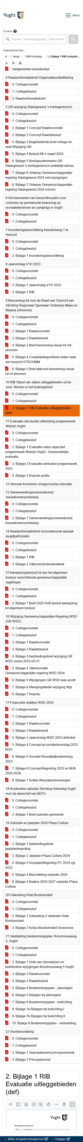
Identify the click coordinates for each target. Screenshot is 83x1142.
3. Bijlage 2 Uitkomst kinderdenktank (37, 564)
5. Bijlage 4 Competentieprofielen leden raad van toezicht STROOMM (40, 359)
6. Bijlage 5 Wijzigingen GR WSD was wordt (43, 680)
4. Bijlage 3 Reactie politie (30, 475)
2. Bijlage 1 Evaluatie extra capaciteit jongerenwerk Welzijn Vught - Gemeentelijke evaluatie (37, 451)
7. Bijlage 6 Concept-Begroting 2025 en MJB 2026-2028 (40, 771)
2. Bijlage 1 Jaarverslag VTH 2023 (36, 285)
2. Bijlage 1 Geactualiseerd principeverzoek (42, 1052)
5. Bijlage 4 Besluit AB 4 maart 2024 (37, 154)
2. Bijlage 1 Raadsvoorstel (30, 331)
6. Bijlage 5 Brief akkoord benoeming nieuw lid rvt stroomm (39, 371)
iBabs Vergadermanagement (26, 1139)
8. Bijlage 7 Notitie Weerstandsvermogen (41, 780)
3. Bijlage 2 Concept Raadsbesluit (36, 135)
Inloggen (60, 1139)
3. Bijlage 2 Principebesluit (30, 1059)
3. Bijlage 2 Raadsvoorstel (30, 974)
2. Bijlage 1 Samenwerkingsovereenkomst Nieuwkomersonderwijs (38, 520)
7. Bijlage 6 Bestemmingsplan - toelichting (41, 1002)
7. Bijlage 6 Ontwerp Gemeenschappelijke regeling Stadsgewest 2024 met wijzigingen (38, 175)
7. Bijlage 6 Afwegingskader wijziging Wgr (41, 687)
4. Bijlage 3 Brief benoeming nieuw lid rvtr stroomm (38, 348)
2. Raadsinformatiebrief (28, 98)
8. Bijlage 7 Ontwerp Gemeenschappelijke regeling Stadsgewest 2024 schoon (38, 187)
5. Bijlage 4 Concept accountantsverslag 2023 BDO (41, 747)
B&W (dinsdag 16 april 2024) (42, 56)
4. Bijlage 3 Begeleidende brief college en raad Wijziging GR (38, 144)
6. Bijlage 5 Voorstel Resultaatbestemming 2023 (39, 759)
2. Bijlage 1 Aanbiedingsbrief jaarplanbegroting (29, 846)
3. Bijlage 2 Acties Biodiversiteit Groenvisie (42, 927)
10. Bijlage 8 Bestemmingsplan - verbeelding (43, 1023)
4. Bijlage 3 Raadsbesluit (29, 981)
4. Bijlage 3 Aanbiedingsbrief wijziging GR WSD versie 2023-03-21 (38, 659)
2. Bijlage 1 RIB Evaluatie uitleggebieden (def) (38, 410)
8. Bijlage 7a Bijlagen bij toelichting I (37, 1009)
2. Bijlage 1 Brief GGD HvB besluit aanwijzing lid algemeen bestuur (41, 605)
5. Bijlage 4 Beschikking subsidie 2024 (39, 874)
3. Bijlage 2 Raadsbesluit (29, 338)
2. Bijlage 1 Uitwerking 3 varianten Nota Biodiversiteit (37, 918)
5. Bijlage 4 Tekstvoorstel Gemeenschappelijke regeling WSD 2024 (35, 670)
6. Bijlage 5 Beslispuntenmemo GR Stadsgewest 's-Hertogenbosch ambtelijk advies (39, 163)
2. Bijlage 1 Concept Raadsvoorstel (37, 128)
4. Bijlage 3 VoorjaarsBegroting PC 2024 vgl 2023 (40, 865)
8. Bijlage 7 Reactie (25, 694)
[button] (73, 39)
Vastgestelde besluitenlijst (30, 69)
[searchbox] (35, 39)
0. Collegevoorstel (24, 84)
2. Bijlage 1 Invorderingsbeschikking (37, 255)
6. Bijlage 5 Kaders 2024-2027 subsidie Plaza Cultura (41, 884)
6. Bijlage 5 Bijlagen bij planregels (36, 995)
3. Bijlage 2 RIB (22, 292)
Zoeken (8, 31)
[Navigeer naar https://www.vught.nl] (13, 15)
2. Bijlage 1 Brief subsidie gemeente (37, 814)
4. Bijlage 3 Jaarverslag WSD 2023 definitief (43, 737)
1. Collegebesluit (23, 91)
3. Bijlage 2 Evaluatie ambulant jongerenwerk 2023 (41, 466)
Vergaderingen (21, 56)
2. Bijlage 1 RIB (22, 557)
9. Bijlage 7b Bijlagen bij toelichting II (38, 1016)
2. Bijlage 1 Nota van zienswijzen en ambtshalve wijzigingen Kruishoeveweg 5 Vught (39, 964)
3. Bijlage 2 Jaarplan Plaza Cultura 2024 (40, 855)
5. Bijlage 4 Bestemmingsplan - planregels (42, 988)
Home (8, 56)
